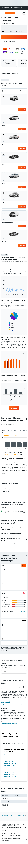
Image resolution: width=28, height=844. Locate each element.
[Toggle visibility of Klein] (11, 323)
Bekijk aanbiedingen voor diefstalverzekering (13, 704)
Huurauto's (12, 815)
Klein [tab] (3, 430)
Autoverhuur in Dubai (9, 765)
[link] (14, 408)
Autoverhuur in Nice (9, 767)
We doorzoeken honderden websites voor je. (12, 836)
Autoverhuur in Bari (9, 757)
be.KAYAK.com (5, 815)
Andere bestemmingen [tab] (9, 743)
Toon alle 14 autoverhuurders (8, 653)
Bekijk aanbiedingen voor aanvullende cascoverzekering (11, 701)
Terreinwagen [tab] (23, 430)
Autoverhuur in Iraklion (9, 761)
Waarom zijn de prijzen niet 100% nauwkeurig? (11, 839)
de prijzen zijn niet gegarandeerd (9, 828)
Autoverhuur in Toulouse (10, 776)
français (18, 9)
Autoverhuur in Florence (10, 763)
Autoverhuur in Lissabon (10, 770)
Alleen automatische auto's (9, 41)
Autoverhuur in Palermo (10, 754)
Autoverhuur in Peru (20, 815)
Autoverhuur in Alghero (10, 772)
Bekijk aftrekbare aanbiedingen (9, 723)
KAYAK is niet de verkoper (9, 833)
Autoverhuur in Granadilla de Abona (12, 759)
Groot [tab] (15, 430)
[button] (26, 8)
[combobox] (7, 20)
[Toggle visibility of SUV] (11, 325)
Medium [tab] (9, 430)
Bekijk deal (22, 109)
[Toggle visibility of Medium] (11, 327)
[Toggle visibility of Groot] (11, 330)
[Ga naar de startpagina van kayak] (10, 13)
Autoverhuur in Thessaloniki (11, 774)
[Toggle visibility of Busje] (11, 332)
